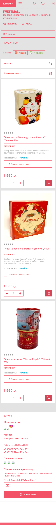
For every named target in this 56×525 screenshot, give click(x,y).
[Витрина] (50, 73)
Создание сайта (11, 516)
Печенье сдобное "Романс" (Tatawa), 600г (26, 248)
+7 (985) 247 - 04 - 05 (15, 449)
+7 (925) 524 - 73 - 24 (15, 452)
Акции (22, 52)
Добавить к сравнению (18, 164)
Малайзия (23, 158)
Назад (8, 53)
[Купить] (48, 183)
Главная (4, 34)
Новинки (38, 52)
